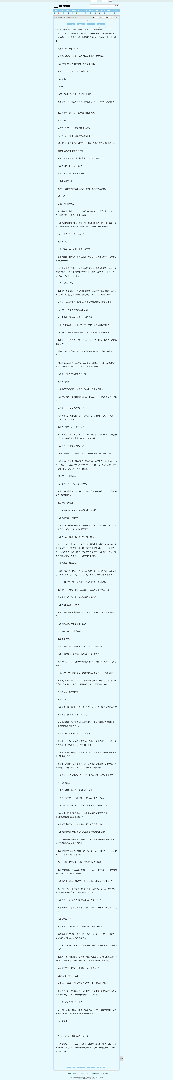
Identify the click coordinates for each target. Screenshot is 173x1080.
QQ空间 (56, 13)
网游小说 (85, 10)
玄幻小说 (62, 10)
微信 (78, 13)
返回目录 (81, 24)
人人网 (70, 13)
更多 (116, 13)
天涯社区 (92, 13)
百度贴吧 (88, 13)
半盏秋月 (91, 28)
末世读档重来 (73, 29)
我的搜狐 (102, 13)
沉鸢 (69, 29)
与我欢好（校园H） (88, 29)
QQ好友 (74, 13)
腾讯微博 (66, 13)
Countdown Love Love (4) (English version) (79, 28)
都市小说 (74, 10)
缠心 (105, 28)
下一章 (91, 24)
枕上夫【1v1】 (80, 29)
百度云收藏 (83, 13)
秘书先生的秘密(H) (65, 28)
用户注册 (117, 1)
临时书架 (115, 10)
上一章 (71, 24)
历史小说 (79, 10)
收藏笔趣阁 (66, 1)
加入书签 (101, 24)
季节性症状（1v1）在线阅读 (68, 17)
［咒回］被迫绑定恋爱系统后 (61, 29)
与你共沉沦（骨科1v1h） (112, 28)
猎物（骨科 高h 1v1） (98, 28)
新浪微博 (61, 13)
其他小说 (109, 10)
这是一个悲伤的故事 (97, 29)
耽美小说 (103, 10)
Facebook (97, 13)
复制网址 (111, 13)
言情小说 (97, 10)
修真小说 (68, 10)
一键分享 (107, 13)
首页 (56, 10)
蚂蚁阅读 (61, 5)
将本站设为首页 (58, 1)
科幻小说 (91, 10)
